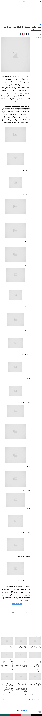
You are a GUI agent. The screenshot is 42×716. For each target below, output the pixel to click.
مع (36, 37)
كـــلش (36, 36)
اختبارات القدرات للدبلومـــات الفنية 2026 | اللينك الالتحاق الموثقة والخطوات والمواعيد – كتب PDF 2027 (7, 686)
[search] (2, 1)
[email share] (24, 34)
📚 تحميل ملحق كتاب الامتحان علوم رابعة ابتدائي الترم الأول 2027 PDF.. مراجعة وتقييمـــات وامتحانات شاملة (35, 664)
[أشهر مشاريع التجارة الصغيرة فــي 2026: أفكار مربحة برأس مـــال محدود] (35, 676)
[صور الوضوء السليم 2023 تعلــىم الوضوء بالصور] (21, 641)
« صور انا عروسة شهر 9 (25, 613)
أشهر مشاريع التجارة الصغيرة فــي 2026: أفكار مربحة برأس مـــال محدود (35, 684)
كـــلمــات (39, 37)
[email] (26, 715)
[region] (21, 12)
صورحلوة (39, 36)
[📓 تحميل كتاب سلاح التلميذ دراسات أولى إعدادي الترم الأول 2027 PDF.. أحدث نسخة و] (7, 655)
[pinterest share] (22, 34)
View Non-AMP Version (24, 710)
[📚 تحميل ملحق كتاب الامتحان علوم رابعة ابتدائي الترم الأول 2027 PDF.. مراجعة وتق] (35, 655)
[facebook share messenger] (28, 34)
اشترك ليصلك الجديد (15, 603)
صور (40, 24)
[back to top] (39, 712)
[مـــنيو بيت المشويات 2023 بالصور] (7, 641)
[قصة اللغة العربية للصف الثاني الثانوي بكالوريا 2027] (21, 655)
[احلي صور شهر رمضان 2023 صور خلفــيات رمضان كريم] (35, 641)
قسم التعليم (39, 659)
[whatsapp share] (20, 34)
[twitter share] (26, 34)
